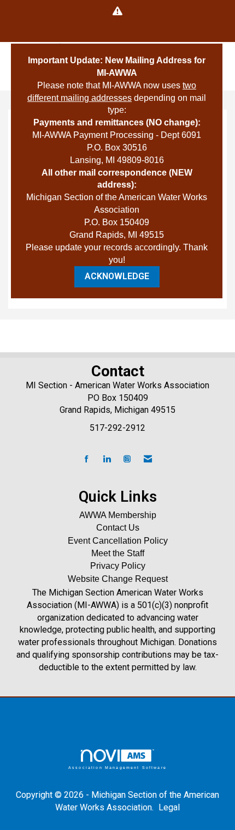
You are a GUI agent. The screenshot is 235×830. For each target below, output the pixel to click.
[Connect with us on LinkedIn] (107, 459)
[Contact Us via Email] (147, 459)
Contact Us (117, 527)
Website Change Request (118, 579)
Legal (169, 807)
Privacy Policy (117, 565)
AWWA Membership (117, 515)
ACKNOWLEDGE (117, 276)
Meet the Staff (117, 553)
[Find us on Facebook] (87, 459)
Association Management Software (117, 767)
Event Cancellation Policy (118, 540)
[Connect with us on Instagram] (127, 459)
